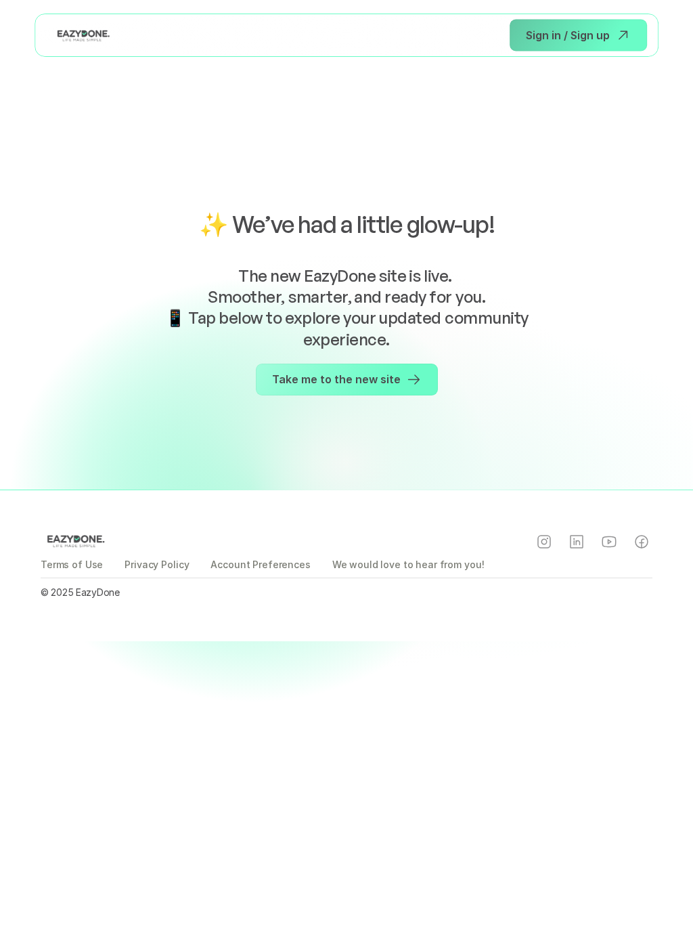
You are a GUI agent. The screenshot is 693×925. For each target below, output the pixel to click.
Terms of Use (72, 564)
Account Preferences (260, 564)
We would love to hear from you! (408, 564)
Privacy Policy (157, 564)
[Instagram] (544, 542)
